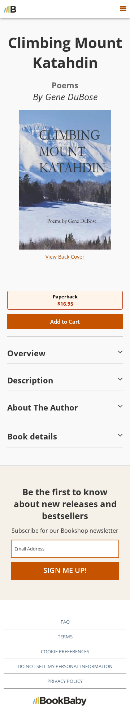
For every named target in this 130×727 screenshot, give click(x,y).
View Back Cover (65, 256)
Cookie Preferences (65, 651)
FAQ (65, 621)
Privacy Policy (65, 681)
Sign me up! (65, 570)
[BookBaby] (10, 9)
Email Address (29, 548)
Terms (65, 636)
